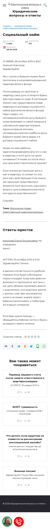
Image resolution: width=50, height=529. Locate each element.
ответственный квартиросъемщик (23, 212)
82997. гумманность (25, 407)
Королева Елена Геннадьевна (20, 240)
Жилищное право (20, 208)
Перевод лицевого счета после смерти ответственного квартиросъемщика (25, 378)
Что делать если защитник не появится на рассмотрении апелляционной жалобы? (25, 439)
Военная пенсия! (25, 471)
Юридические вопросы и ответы (25, 13)
